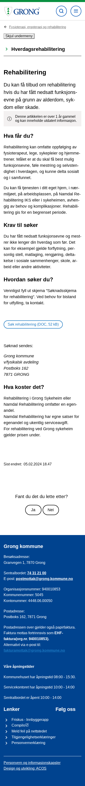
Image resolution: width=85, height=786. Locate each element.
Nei (51, 510)
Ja (33, 510)
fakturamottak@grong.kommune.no (34, 650)
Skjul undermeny (19, 36)
